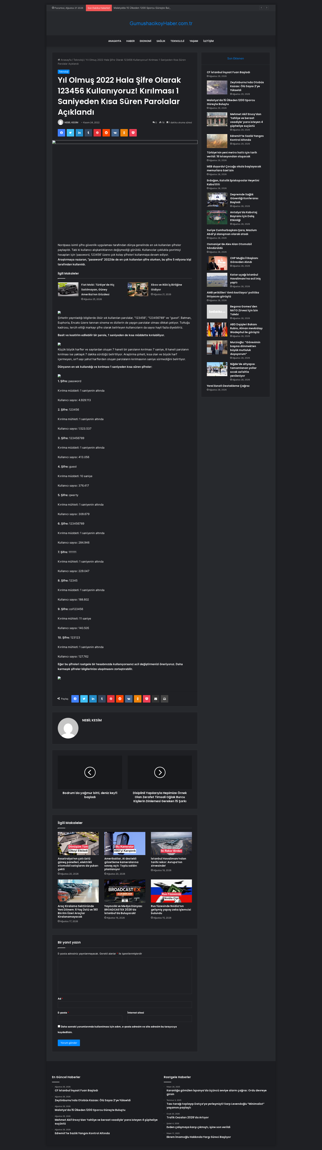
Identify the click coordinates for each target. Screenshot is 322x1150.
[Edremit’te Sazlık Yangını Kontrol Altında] (217, 141)
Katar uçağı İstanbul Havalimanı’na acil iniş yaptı (245, 278)
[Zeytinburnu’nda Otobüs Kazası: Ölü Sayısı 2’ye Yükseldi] (217, 87)
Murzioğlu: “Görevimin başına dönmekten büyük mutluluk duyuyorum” (245, 348)
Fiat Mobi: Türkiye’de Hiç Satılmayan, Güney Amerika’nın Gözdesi (97, 289)
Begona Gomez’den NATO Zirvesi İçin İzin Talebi (244, 310)
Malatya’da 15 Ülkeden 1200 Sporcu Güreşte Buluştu (144, 7)
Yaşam (194, 40)
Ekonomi (145, 40)
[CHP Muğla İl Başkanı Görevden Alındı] (217, 263)
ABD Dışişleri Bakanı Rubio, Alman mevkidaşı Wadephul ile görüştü (246, 328)
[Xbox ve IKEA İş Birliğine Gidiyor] (138, 289)
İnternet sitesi (135, 1012)
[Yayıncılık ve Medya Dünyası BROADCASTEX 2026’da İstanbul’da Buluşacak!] (124, 891)
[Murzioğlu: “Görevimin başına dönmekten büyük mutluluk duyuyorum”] (217, 347)
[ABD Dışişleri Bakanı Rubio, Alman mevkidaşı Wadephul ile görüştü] (217, 329)
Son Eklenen (235, 58)
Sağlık (161, 40)
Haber (130, 40)
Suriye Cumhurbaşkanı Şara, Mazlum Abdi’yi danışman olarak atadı (232, 232)
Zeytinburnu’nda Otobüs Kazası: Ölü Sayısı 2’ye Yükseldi (247, 86)
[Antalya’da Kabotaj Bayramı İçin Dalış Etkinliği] (217, 217)
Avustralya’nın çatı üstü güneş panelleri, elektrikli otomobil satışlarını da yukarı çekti (78, 864)
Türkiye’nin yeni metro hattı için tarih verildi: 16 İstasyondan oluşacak (232, 154)
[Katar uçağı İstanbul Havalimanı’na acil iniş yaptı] (217, 280)
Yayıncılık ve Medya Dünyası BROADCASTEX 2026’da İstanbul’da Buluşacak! (123, 909)
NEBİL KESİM (71, 122)
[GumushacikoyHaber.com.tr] (161, 23)
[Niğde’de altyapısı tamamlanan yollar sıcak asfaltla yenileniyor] (217, 369)
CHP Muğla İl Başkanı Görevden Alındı (244, 260)
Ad (60, 998)
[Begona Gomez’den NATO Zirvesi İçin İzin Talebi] (217, 312)
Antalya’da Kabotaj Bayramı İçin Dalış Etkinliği (243, 216)
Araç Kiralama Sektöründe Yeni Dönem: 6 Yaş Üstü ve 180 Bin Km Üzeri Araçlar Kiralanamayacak (78, 911)
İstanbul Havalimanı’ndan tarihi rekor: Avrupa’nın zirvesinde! (168, 862)
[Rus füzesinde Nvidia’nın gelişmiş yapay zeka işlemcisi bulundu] (171, 891)
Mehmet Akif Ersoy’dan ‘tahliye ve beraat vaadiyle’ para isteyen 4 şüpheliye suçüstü (246, 120)
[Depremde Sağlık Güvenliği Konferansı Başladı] (217, 200)
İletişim (208, 40)
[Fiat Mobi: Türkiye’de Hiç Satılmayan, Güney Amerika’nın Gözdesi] (68, 289)
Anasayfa (114, 40)
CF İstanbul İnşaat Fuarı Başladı (228, 72)
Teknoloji (177, 40)
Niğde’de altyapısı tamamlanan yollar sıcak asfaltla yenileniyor (243, 370)
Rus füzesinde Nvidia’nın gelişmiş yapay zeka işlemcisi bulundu (171, 909)
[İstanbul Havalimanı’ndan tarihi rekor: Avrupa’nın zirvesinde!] (171, 843)
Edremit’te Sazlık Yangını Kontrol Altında (247, 138)
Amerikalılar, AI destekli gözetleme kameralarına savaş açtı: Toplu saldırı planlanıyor (121, 864)
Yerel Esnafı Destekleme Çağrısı (228, 386)
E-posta (63, 1012)
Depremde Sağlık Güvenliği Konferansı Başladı (244, 198)
